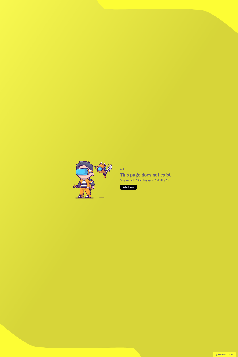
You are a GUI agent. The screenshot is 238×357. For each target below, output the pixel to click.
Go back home (128, 187)
